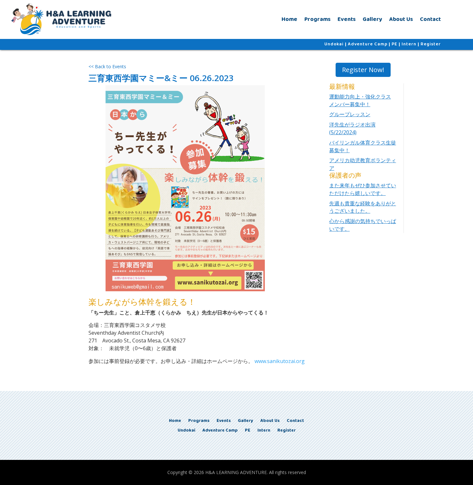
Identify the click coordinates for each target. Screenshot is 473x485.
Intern (409, 44)
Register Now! (363, 69)
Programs (317, 19)
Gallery (372, 19)
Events (347, 19)
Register (431, 44)
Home (289, 19)
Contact (430, 19)
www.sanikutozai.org (280, 361)
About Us (401, 19)
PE (394, 44)
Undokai (334, 44)
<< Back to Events (107, 66)
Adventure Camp (367, 44)
